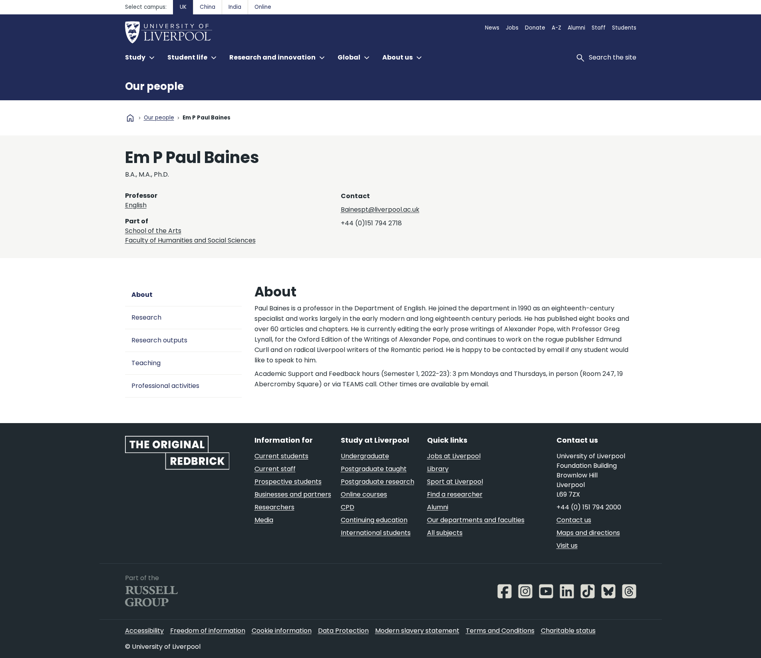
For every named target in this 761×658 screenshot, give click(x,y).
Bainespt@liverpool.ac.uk (380, 209)
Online (262, 7)
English (136, 205)
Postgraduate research (377, 481)
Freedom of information (207, 630)
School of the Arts (153, 230)
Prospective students (288, 481)
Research (146, 317)
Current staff (275, 468)
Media (263, 520)
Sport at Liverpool (455, 481)
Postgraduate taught (374, 468)
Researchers (274, 507)
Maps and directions (588, 532)
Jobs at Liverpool (454, 456)
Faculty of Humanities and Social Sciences (190, 240)
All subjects (445, 532)
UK (183, 7)
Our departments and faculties (476, 520)
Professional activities (165, 385)
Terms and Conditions (500, 630)
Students (624, 28)
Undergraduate (365, 456)
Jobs (512, 28)
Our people (154, 86)
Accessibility (144, 630)
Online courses (364, 494)
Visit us (567, 545)
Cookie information (282, 630)
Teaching (146, 363)
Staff (599, 28)
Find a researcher (455, 494)
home (130, 118)
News (492, 28)
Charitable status (568, 630)
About (142, 294)
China (207, 7)
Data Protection (343, 630)
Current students (281, 456)
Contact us (573, 520)
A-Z (556, 28)
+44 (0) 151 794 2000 (588, 507)
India (234, 7)
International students (376, 532)
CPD (347, 507)
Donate (535, 28)
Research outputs (159, 340)
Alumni (576, 28)
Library (438, 468)
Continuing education (374, 520)
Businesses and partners (292, 494)
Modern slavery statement (417, 630)
